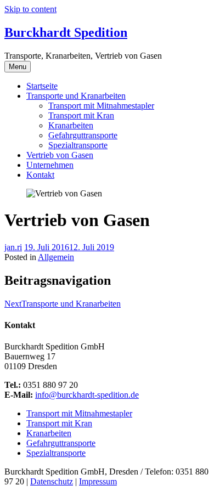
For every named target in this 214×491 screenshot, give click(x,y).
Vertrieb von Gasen (59, 155)
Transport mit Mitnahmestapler (101, 105)
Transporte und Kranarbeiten (76, 95)
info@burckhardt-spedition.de (87, 394)
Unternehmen (50, 165)
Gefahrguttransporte (82, 135)
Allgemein (56, 257)
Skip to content (30, 9)
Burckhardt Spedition (65, 32)
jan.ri (13, 247)
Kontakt (40, 174)
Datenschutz (51, 481)
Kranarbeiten (70, 125)
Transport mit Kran (81, 115)
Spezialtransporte (78, 145)
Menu (17, 67)
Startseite (42, 86)
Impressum (98, 481)
